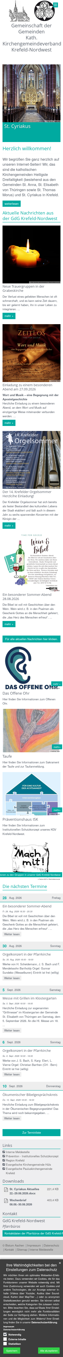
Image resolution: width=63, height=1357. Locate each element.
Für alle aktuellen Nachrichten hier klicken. (31, 639)
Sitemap (22, 1249)
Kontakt (10, 1249)
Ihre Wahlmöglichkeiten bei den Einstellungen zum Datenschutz (31, 1267)
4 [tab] (39, 142)
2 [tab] (29, 142)
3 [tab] (34, 142)
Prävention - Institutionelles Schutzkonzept (32, 1156)
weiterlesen (12, 204)
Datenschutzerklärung (44, 1322)
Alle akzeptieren (49, 1350)
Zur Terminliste (31, 1132)
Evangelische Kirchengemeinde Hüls (28, 1164)
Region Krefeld (15, 1160)
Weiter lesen (12, 934)
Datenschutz (51, 1245)
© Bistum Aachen (14, 1245)
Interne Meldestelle (18, 1152)
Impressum (34, 1245)
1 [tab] (24, 142)
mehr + (9, 316)
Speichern (11, 1350)
